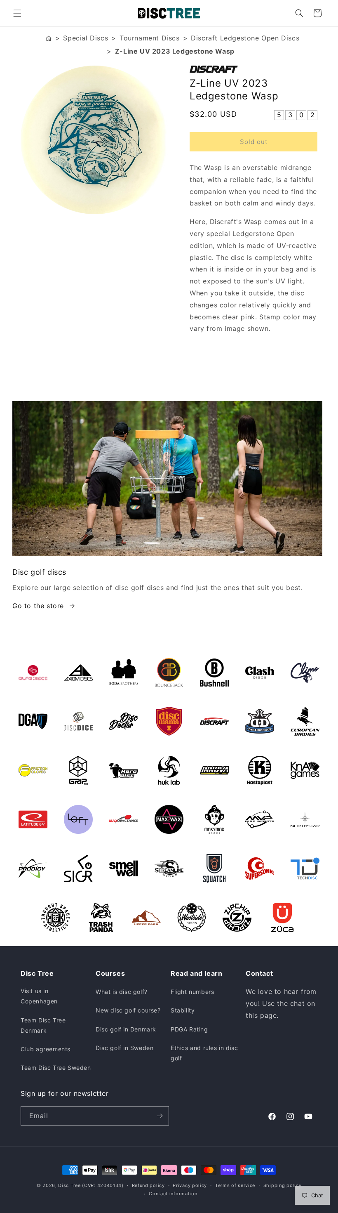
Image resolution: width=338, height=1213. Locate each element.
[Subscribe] (159, 1116)
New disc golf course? (128, 1010)
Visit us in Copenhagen (39, 996)
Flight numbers (192, 991)
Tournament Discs (150, 38)
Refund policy (148, 1185)
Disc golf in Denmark (126, 1029)
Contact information (173, 1193)
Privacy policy (190, 1185)
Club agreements (45, 1049)
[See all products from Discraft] (253, 69)
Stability (183, 1010)
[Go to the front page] (48, 38)
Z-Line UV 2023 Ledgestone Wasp (175, 51)
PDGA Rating (189, 1029)
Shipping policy (282, 1185)
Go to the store (38, 606)
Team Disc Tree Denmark (43, 1025)
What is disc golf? (122, 991)
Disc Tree (69, 1185)
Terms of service (235, 1185)
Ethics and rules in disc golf (204, 1053)
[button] (17, 13)
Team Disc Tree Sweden (56, 1067)
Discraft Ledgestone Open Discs (245, 38)
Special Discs (85, 38)
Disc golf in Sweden (124, 1047)
